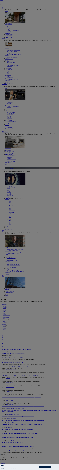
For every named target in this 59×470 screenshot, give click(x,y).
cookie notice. (22, 468)
